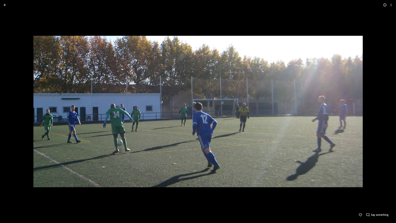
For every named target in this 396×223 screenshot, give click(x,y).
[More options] (391, 5)
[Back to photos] (5, 5)
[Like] (360, 215)
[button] (8, 111)
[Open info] (385, 5)
